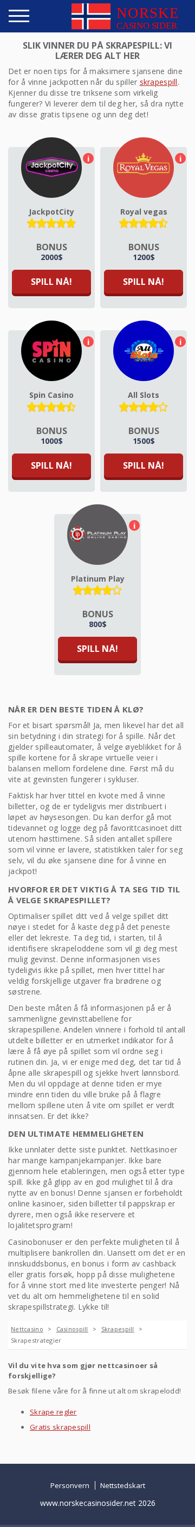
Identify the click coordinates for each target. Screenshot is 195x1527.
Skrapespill (117, 1329)
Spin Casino (51, 395)
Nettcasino (27, 1329)
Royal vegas (143, 211)
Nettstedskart (122, 1485)
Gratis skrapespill (60, 1427)
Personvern (69, 1485)
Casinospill (72, 1329)
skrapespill (159, 82)
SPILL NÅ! (51, 282)
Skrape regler (53, 1412)
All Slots (143, 395)
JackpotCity (51, 211)
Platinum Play (98, 579)
